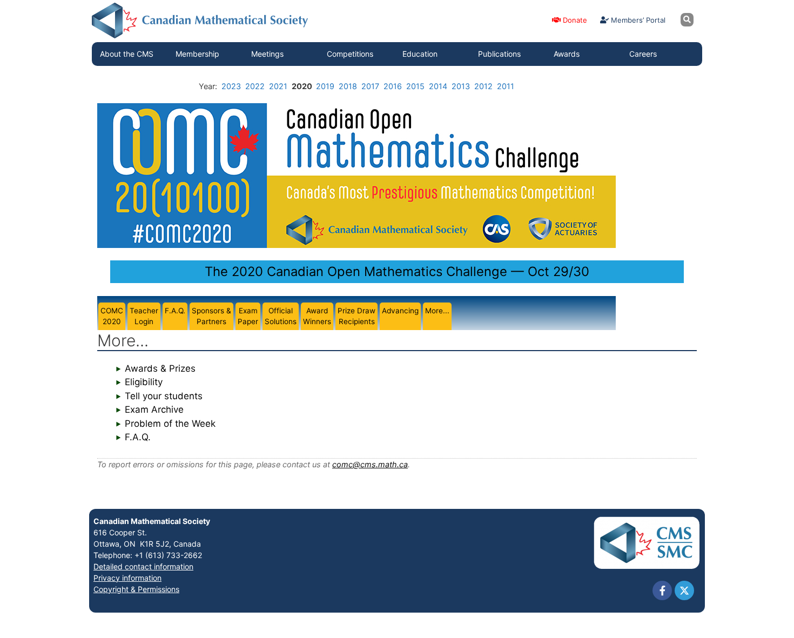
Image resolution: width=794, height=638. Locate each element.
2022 (255, 86)
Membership (197, 53)
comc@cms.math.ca (370, 464)
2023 (231, 86)
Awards (567, 53)
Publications (499, 53)
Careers (643, 53)
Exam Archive (154, 409)
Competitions (350, 53)
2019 (325, 86)
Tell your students (164, 396)
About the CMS (126, 53)
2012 (483, 86)
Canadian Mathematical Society (151, 521)
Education (420, 53)
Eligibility (144, 382)
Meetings (267, 53)
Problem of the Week (170, 423)
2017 (370, 86)
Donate (574, 20)
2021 (278, 86)
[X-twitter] (684, 590)
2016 (392, 86)
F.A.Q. (138, 437)
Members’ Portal (637, 20)
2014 (438, 86)
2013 (461, 86)
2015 (415, 86)
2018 (348, 86)
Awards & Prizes (160, 368)
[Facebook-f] (662, 590)
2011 (505, 86)
